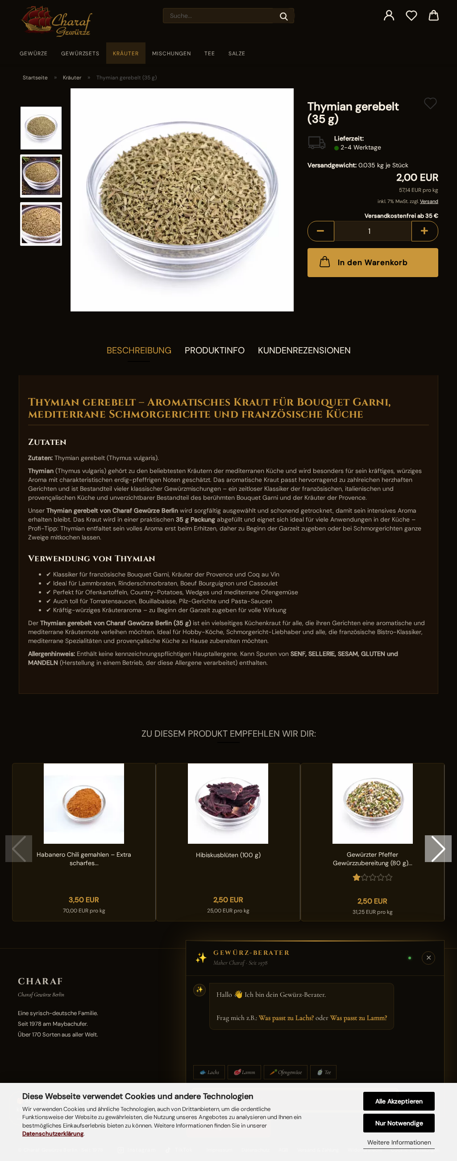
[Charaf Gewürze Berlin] (60, 21)
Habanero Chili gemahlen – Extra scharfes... (84, 858)
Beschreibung (139, 350)
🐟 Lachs (209, 1072)
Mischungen (171, 53)
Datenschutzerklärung (52, 1133)
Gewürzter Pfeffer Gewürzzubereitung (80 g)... (372, 858)
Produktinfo (215, 350)
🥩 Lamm (244, 1072)
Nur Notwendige (399, 1123)
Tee (209, 53)
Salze (237, 53)
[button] (389, 15)
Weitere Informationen (399, 1142)
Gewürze (34, 53)
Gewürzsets (80, 53)
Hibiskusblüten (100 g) (228, 855)
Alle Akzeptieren (399, 1101)
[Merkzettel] (411, 15)
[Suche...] (284, 15)
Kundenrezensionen (304, 350)
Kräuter (126, 53)
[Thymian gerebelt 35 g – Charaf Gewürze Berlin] (182, 199)
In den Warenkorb (373, 262)
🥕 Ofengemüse (286, 1072)
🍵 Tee (323, 1072)
